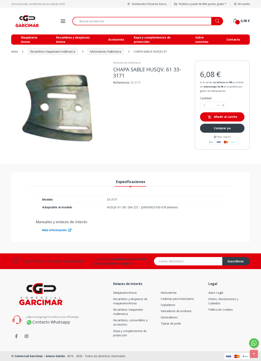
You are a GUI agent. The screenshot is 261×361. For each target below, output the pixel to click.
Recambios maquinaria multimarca (128, 312)
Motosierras (168, 293)
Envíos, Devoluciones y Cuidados (223, 301)
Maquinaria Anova (29, 39)
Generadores (169, 317)
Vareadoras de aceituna (176, 311)
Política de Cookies (220, 309)
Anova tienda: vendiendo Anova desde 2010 (38, 4)
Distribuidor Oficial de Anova (148, 4)
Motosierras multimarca (127, 62)
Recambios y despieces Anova (73, 39)
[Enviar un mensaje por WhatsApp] (254, 343)
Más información (54, 230)
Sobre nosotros (201, 39)
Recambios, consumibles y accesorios (130, 322)
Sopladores (168, 305)
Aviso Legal (215, 293)
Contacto (233, 39)
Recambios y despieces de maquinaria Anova (130, 301)
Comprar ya (222, 128)
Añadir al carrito (225, 117)
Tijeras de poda (171, 323)
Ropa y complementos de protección (152, 39)
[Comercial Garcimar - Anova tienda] (26, 21)
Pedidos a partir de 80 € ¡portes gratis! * (202, 4)
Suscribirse (236, 261)
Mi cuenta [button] (244, 4)
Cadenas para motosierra (177, 299)
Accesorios (116, 39)
